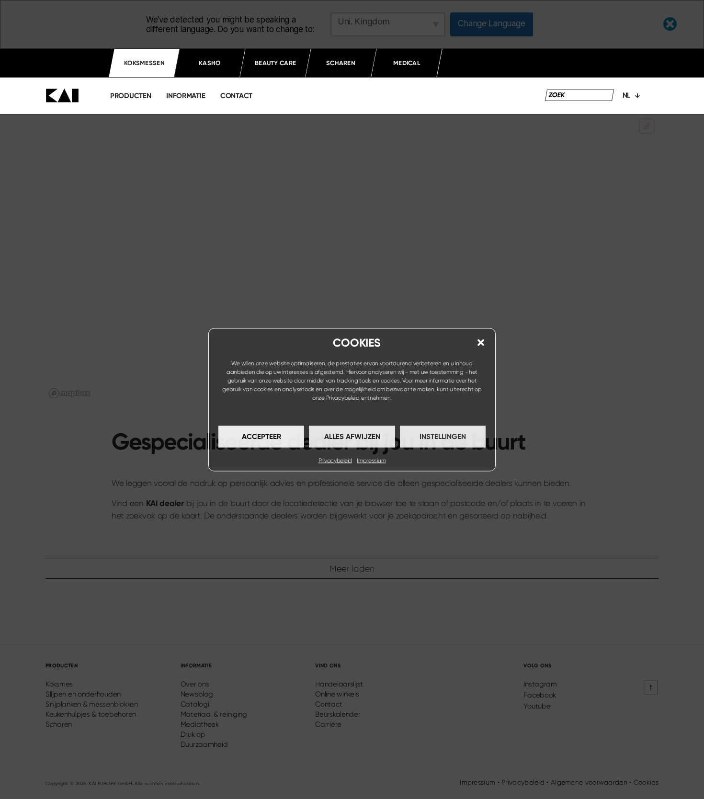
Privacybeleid (343, 397)
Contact (236, 95)
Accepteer (261, 436)
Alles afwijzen (352, 436)
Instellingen (443, 436)
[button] (481, 342)
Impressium (371, 460)
